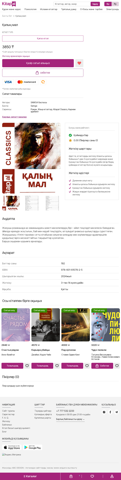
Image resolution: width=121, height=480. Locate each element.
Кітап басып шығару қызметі (16, 428)
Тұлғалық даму (68, 9)
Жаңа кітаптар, (45, 109)
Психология (30, 9)
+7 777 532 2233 (65, 410)
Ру (115, 4)
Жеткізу (6, 421)
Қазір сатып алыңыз (38, 63)
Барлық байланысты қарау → (70, 419)
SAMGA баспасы (39, 102)
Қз (108, 4)
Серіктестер (8, 414)
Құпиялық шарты (43, 417)
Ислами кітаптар (48, 9)
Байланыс (7, 424)
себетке (45, 72)
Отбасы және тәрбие (91, 9)
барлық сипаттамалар (14, 117)
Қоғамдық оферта (43, 414)
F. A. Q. (5, 417)
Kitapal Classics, (60, 109)
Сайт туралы (8, 411)
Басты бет (7, 16)
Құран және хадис (11, 9)
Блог (4, 431)
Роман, (34, 109)
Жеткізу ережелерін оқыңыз (16, 56)
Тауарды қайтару (43, 411)
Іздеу (95, 4)
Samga (34, 106)
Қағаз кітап (43, 38)
